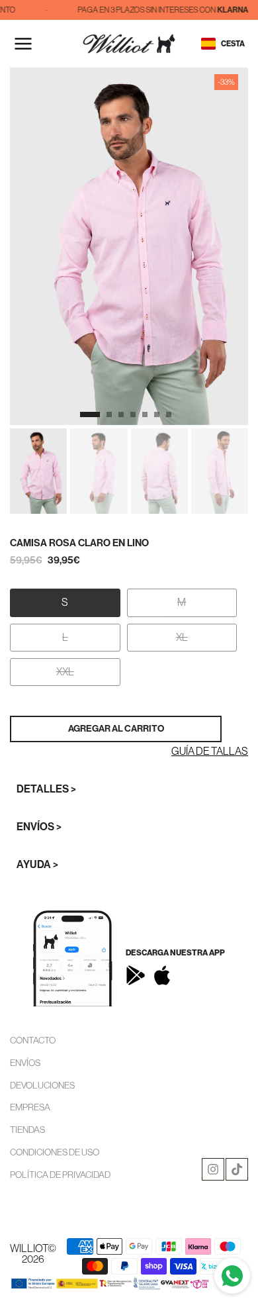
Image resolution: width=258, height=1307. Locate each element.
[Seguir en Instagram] (213, 1169)
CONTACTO (33, 1040)
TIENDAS (27, 1129)
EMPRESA (30, 1107)
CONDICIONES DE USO (54, 1152)
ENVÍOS (25, 1062)
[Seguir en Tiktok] (237, 1169)
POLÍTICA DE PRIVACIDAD (60, 1174)
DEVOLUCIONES (42, 1085)
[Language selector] (208, 44)
